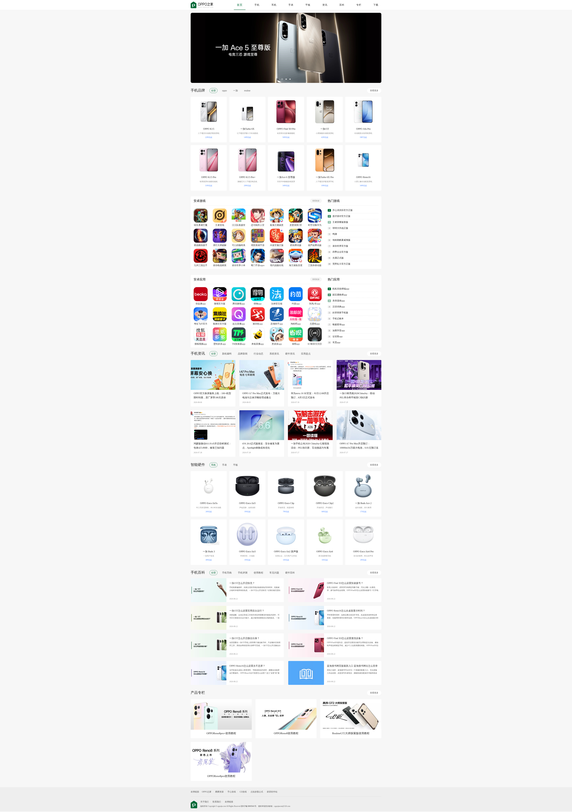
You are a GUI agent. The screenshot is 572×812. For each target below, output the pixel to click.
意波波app (277, 344)
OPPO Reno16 (363, 177)
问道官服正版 (276, 245)
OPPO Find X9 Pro (286, 129)
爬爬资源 (219, 792)
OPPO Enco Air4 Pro (363, 551)
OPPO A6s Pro (363, 129)
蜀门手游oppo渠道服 (258, 265)
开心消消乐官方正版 (342, 210)
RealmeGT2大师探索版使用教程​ (350, 733)
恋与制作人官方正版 (257, 225)
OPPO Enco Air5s (208, 503)
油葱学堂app (338, 330)
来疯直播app (257, 344)
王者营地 (219, 225)
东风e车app (314, 303)
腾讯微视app (239, 303)
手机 (256, 5)
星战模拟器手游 (200, 245)
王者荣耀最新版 (340, 222)
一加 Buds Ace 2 (363, 503)
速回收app (258, 324)
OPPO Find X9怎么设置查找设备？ (345, 638)
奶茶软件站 (272, 792)
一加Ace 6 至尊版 (286, 177)
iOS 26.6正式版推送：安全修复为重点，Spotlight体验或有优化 (260, 445)
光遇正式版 (338, 258)
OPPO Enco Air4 (324, 551)
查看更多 (374, 90)
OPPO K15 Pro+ (247, 177)
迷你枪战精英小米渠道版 (219, 265)
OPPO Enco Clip (286, 503)
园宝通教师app (339, 295)
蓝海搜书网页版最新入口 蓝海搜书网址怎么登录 (352, 666)
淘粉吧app (296, 324)
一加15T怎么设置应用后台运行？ (246, 610)
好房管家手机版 (340, 312)
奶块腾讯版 (295, 245)
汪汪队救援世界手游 (238, 225)
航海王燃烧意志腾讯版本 (276, 225)
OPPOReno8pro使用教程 (221, 776)
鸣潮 (334, 234)
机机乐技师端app (340, 289)
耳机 (273, 5)
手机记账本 (338, 318)
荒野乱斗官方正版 (341, 264)
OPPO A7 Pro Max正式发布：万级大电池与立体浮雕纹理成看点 (261, 395)
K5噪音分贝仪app (315, 344)
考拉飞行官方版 (200, 324)
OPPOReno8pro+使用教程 (221, 733)
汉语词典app (338, 306)
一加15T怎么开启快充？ (242, 583)
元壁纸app (315, 324)
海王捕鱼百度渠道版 (295, 265)
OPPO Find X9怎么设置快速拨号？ (345, 583)
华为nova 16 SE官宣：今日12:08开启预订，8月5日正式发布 (310, 395)
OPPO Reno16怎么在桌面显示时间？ (346, 610)
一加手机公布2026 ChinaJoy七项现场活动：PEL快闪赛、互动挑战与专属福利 (310, 446)
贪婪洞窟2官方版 (296, 225)
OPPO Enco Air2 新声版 (286, 551)
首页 (240, 4)
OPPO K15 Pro (208, 177)
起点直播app (239, 324)
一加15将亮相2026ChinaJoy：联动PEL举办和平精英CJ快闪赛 (357, 395)
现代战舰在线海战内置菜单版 (276, 265)
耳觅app (336, 342)
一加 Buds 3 (209, 551)
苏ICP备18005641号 (248, 806)
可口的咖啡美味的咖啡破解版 (238, 245)
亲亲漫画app (338, 300)
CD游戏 (243, 792)
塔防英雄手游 (257, 245)
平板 (307, 5)
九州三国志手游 (200, 265)
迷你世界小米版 (238, 265)
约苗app (296, 303)
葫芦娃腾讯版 (314, 245)
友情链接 (229, 802)
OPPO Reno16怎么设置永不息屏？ (247, 666)
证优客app (337, 336)
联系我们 (217, 802)
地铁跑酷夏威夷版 (341, 240)
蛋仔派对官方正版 (341, 216)
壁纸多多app (219, 344)
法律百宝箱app (276, 303)
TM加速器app (238, 344)
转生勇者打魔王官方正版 (200, 225)
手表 (290, 5)
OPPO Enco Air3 (247, 551)
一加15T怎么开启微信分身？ (244, 638)
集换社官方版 (219, 324)
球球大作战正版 (340, 228)
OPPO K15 (208, 129)
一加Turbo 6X (247, 129)
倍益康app (201, 303)
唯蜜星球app (338, 324)
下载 (375, 5)
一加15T (324, 129)
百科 (341, 5)
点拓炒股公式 (257, 792)
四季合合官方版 (340, 252)
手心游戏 (231, 792)
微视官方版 (219, 303)
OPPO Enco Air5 (247, 503)
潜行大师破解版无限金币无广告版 (219, 245)
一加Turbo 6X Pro (325, 177)
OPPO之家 (206, 792)
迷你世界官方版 (340, 246)
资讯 (324, 5)
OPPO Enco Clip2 (325, 503)
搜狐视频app (201, 344)
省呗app (296, 344)
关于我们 (204, 802)
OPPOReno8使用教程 (286, 733)
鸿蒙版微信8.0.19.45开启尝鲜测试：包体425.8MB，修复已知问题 (212, 445)
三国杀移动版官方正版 (314, 265)
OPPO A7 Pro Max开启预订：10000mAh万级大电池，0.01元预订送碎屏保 (359, 446)
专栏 (358, 5)
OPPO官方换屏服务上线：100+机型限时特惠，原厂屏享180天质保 (212, 395)
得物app (258, 303)
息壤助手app (277, 324)
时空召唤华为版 (314, 225)
